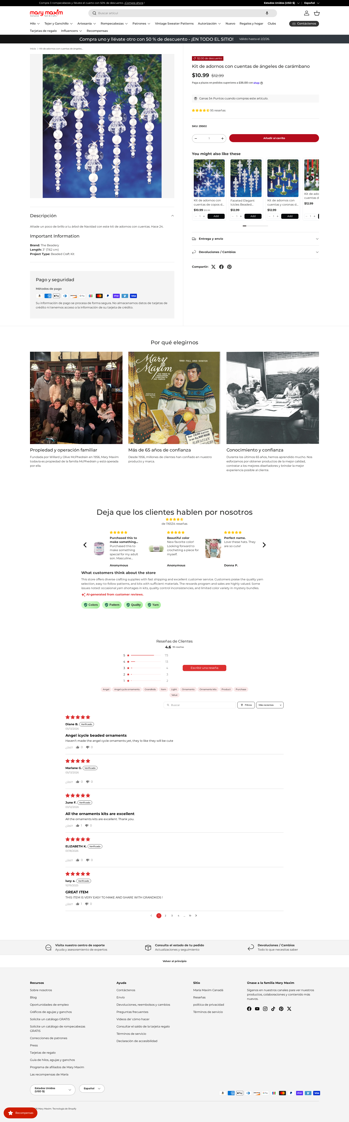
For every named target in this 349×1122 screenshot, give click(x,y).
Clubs (272, 23)
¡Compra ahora (124, 3)
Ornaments (188, 689)
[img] (174, 519)
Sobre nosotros (41, 990)
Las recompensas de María (49, 1074)
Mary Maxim (44, 1108)
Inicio (33, 49)
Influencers (69, 31)
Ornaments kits (208, 689)
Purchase (241, 689)
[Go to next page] (197, 915)
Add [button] (216, 216)
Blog (33, 997)
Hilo (33, 23)
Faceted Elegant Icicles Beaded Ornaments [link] (242, 203)
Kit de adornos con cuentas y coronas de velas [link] (282, 203)
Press (34, 1045)
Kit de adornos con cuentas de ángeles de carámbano (61, 49)
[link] (209, 178)
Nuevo (230, 23)
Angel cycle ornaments (127, 689)
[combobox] (182, 13)
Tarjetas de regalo (43, 31)
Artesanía (84, 23)
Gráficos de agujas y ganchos (51, 1012)
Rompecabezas (112, 23)
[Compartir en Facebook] (221, 267)
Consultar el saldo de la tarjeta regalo (143, 1026)
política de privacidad (208, 1004)
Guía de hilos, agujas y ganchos (52, 1060)
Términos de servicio (131, 1033)
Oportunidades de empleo (49, 1004)
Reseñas (199, 997)
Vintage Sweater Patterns (174, 23)
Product (226, 689)
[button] (267, 13)
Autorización (207, 23)
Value (174, 695)
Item (163, 689)
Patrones (139, 23)
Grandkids (150, 689)
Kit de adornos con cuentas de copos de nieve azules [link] (209, 203)
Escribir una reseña (204, 668)
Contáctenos (126, 990)
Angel (106, 689)
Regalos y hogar (251, 23)
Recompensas (97, 31)
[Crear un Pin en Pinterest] (229, 267)
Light (174, 689)
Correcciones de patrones (48, 1038)
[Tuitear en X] (213, 267)
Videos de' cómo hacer (133, 1019)
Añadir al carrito (274, 138)
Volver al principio (174, 961)
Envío (121, 997)
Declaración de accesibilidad (137, 1041)
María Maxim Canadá (208, 990)
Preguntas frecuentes (132, 1012)
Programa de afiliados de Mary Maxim (57, 1067)
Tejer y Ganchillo (57, 23)
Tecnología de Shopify (64, 1108)
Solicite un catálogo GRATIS (50, 1019)
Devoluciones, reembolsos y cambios (143, 1004)
